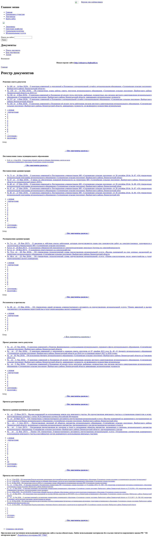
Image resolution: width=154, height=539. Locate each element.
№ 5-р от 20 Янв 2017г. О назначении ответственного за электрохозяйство (39, 250)
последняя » (12, 138)
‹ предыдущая (12, 112)
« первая (10, 110)
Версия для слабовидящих (92, 2)
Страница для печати (14, 529)
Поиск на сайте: (8, 37)
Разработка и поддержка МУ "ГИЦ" (32, 535)
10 (8, 462)
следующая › (12, 136)
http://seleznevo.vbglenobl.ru (86, 63)
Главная (4, 67)
